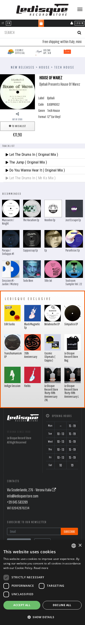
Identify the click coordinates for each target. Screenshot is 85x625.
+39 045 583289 (17, 502)
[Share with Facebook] (17, 114)
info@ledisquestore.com (22, 496)
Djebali (51, 98)
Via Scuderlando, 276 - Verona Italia (29, 489)
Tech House (64, 67)
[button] (42, 617)
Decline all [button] (62, 605)
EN (8, 23)
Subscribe (69, 531)
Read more (41, 568)
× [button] (80, 545)
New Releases (23, 67)
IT (3, 23)
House (44, 67)
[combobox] (73, 545)
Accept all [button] (21, 605)
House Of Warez (50, 77)
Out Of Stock (17, 119)
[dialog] (42, 582)
